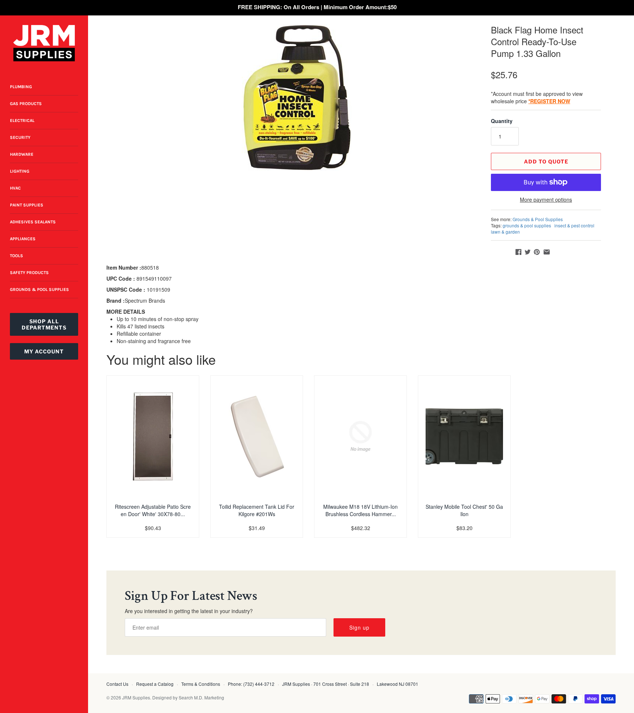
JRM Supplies (136, 697)
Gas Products (26, 103)
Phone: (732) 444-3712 (251, 684)
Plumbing (21, 86)
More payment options (546, 199)
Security (20, 137)
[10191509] (296, 97)
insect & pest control (574, 225)
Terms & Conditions (200, 684)
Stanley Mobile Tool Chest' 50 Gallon (464, 510)
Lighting (19, 171)
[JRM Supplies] (44, 43)
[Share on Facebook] (518, 252)
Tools (16, 255)
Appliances (23, 238)
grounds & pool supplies (527, 225)
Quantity (502, 121)
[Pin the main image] (537, 252)
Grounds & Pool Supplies (39, 289)
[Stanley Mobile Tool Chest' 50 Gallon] (464, 436)
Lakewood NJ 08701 (397, 684)
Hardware (21, 154)
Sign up (359, 627)
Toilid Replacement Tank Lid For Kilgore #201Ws (256, 510)
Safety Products (29, 272)
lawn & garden (505, 231)
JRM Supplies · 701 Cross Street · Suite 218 (325, 684)
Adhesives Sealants (33, 221)
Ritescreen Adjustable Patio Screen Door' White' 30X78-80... (153, 510)
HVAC (15, 188)
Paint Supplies (26, 205)
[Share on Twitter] (528, 252)
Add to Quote (546, 161)
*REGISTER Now (549, 101)
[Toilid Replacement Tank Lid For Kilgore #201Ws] (256, 436)
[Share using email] (546, 252)
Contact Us (117, 684)
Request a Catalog (155, 684)
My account (44, 351)
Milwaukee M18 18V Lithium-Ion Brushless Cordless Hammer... (360, 510)
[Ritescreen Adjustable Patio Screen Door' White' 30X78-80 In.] (153, 436)
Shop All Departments (44, 324)
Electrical (22, 120)
